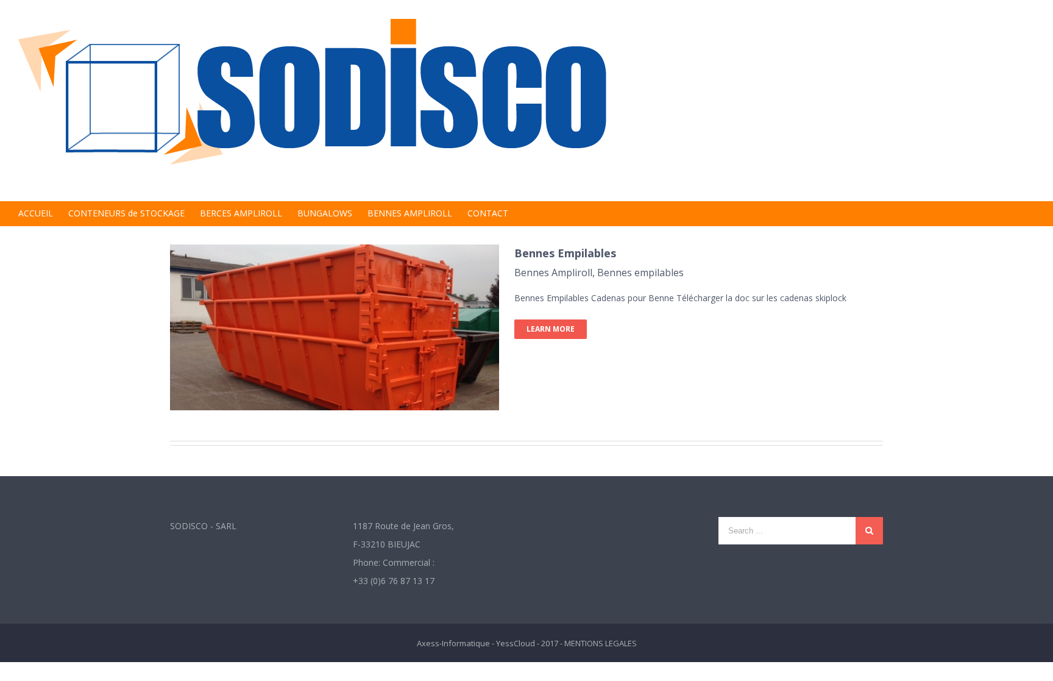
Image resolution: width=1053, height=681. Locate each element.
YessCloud (515, 643)
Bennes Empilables (565, 253)
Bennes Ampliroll (553, 272)
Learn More (550, 329)
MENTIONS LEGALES (600, 643)
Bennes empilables (640, 272)
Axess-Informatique (453, 643)
